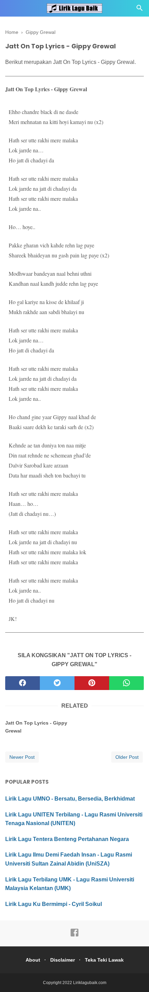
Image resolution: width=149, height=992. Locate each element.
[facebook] (22, 683)
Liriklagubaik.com (89, 982)
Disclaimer (62, 960)
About (33, 960)
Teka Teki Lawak (104, 960)
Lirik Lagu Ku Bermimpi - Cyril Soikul (53, 904)
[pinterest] (91, 683)
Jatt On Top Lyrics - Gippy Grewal (36, 726)
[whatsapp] (126, 683)
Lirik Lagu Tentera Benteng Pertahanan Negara (67, 839)
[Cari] (139, 9)
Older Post (127, 757)
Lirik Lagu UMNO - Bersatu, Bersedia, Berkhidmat (70, 799)
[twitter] (57, 683)
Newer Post (22, 757)
